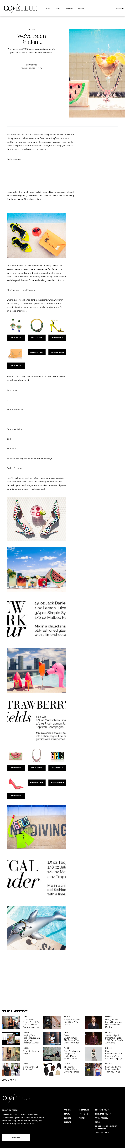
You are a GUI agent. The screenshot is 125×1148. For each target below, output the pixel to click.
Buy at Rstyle (16, 337)
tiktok (82, 1118)
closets (69, 8)
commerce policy (103, 1114)
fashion (48, 8)
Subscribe (120, 8)
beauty (58, 8)
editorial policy (102, 1110)
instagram (84, 1110)
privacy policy (101, 1118)
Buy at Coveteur (36, 352)
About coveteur (10, 1110)
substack (83, 1114)
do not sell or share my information (106, 1127)
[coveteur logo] (20, 8)
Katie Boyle (32, 65)
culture (81, 8)
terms (97, 1122)
